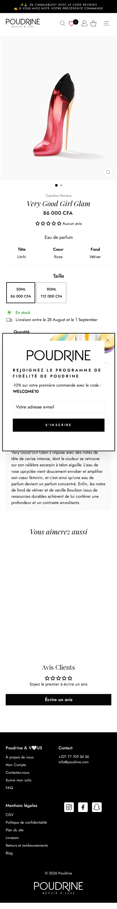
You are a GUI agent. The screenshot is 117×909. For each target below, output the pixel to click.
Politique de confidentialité (26, 822)
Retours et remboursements (27, 845)
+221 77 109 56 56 (73, 756)
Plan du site (15, 830)
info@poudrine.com (73, 762)
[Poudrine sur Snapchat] (97, 808)
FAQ (9, 787)
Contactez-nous (17, 772)
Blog (9, 853)
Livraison (12, 837)
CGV (10, 814)
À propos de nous (20, 757)
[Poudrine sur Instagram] (69, 808)
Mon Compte (16, 764)
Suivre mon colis (18, 780)
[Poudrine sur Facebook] (83, 808)
